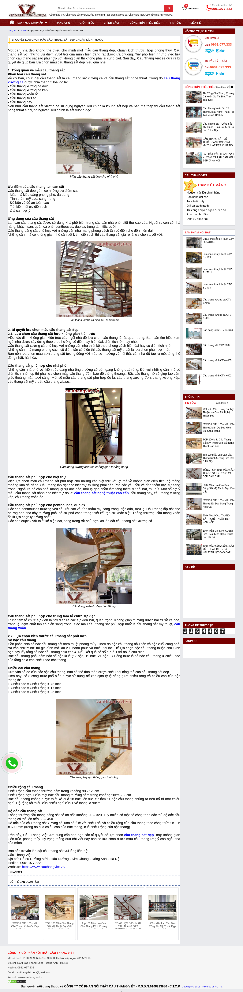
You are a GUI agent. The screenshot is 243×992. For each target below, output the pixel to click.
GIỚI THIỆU (87, 22)
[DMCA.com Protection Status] (17, 982)
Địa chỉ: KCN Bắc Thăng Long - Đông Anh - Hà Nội (38, 962)
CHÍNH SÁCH (112, 22)
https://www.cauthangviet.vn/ (43, 867)
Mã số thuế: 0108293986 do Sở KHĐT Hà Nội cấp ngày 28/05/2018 (49, 958)
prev (14, 914)
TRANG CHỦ (62, 22)
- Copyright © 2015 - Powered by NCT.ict (201, 986)
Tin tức (175, 22)
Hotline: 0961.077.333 (21, 967)
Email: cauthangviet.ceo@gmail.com (29, 972)
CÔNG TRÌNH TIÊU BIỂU (145, 22)
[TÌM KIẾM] (168, 8)
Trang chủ (12, 30)
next (174, 914)
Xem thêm (221, 87)
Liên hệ (195, 22)
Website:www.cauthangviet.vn (25, 977)
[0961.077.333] (12, 766)
